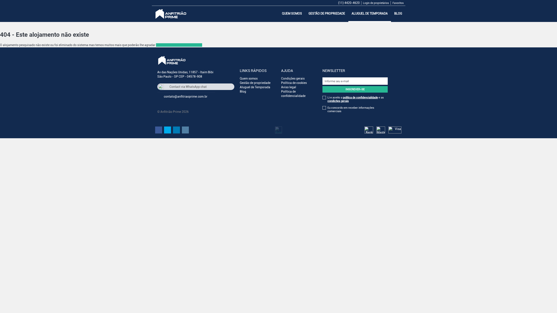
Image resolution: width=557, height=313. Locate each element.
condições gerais (338, 101)
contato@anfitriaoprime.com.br (185, 96)
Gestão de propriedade (327, 13)
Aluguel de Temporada (370, 13)
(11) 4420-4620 (349, 3)
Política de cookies (294, 83)
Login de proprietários (376, 3)
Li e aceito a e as (355, 99)
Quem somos (292, 13)
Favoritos (398, 3)
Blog (398, 13)
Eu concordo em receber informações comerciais (350, 109)
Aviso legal (288, 87)
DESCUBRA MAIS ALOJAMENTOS (179, 45)
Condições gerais (293, 78)
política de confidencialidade (360, 97)
